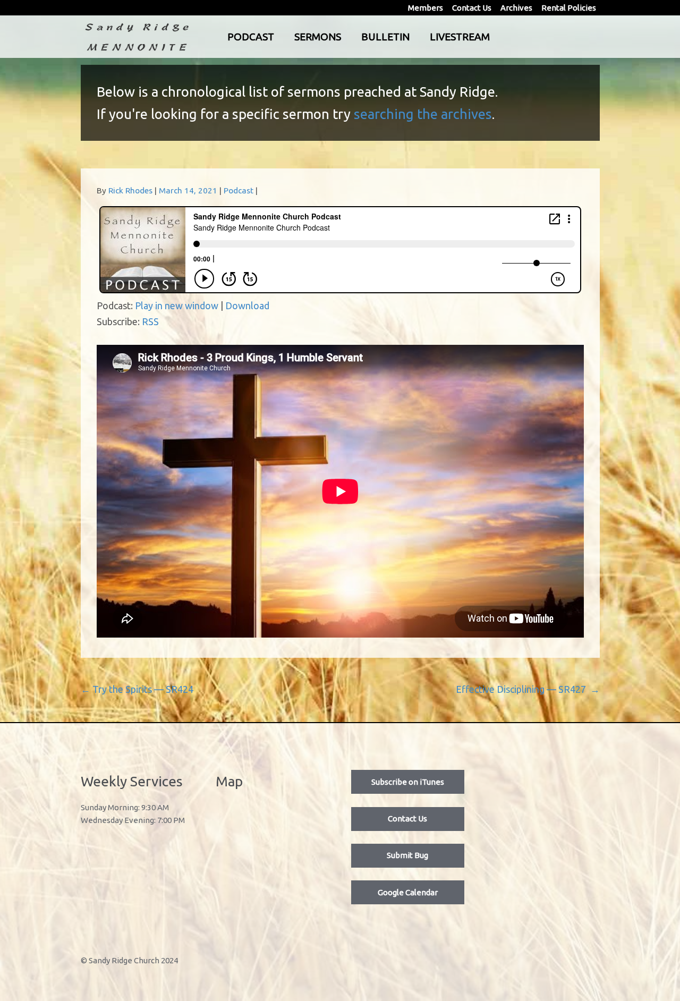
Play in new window (176, 305)
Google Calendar (408, 892)
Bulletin (385, 37)
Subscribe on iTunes (407, 781)
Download (247, 305)
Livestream (460, 37)
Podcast (250, 37)
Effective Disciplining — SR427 (528, 689)
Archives (516, 7)
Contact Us (471, 7)
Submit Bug (407, 855)
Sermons (317, 37)
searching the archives (423, 114)
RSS (150, 321)
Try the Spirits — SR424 (137, 689)
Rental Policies (568, 7)
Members (425, 7)
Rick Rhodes (130, 190)
